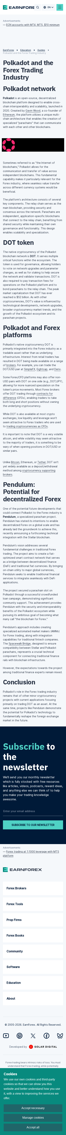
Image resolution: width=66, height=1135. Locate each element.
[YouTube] (6, 1035)
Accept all (33, 1127)
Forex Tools (15, 904)
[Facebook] (46, 1036)
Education (14, 982)
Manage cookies (33, 1117)
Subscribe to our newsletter (33, 824)
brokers (11, 365)
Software (13, 967)
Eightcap (42, 369)
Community (15, 951)
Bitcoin (15, 462)
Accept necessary (33, 1108)
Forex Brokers (16, 888)
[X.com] (33, 1036)
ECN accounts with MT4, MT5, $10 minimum (33, 24)
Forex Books (15, 935)
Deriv (57, 369)
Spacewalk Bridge (20, 643)
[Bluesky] (60, 1036)
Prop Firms (14, 920)
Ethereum (9, 114)
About (11, 998)
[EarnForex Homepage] (21, 7)
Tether (41, 462)
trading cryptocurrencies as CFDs (27, 426)
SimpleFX (29, 369)
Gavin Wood (32, 110)
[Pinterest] (19, 1036)
